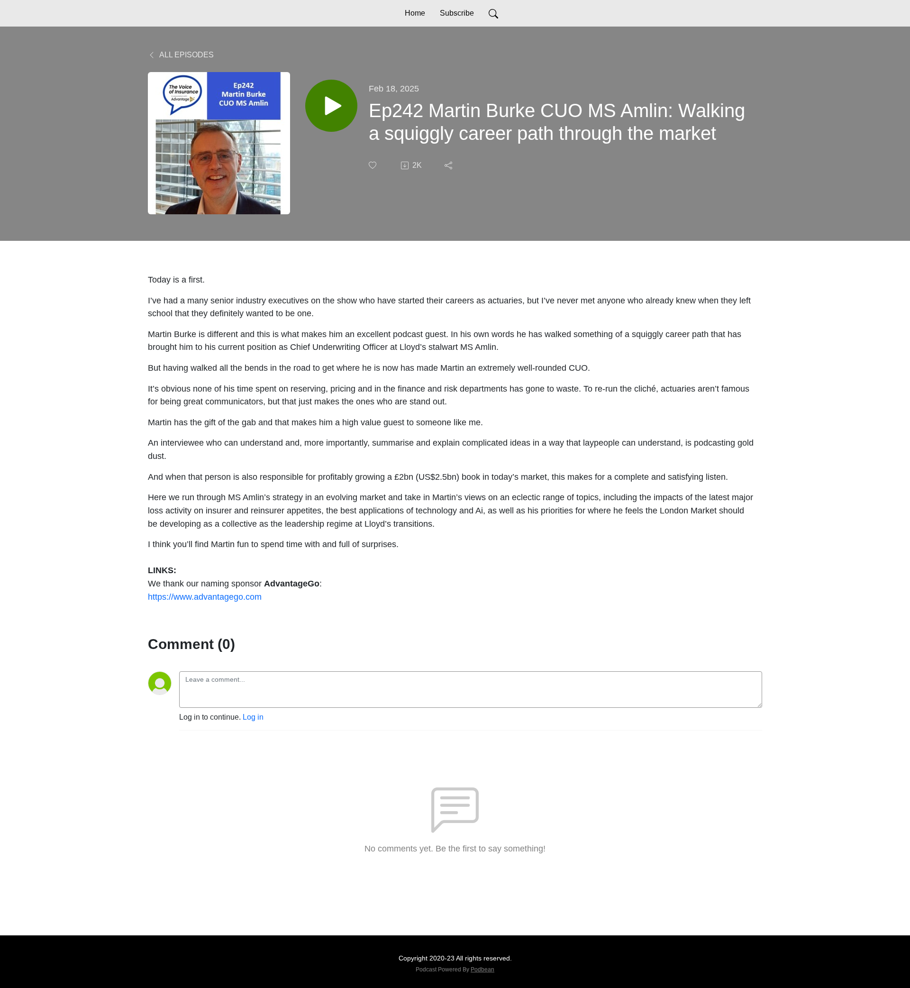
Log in (253, 717)
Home (415, 13)
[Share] (449, 165)
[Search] (493, 13)
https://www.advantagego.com (205, 597)
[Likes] (373, 165)
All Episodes (186, 55)
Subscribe (457, 13)
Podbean (482, 969)
